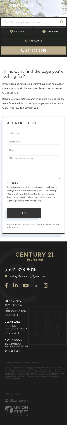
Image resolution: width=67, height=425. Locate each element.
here (50, 98)
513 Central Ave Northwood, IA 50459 (16, 345)
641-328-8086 (12, 350)
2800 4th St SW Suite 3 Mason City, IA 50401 (16, 308)
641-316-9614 (12, 333)
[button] (62, 22)
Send (24, 213)
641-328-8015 (12, 315)
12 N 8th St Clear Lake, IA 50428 (16, 327)
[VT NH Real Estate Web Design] (16, 411)
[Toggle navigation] (61, 7)
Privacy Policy (35, 200)
